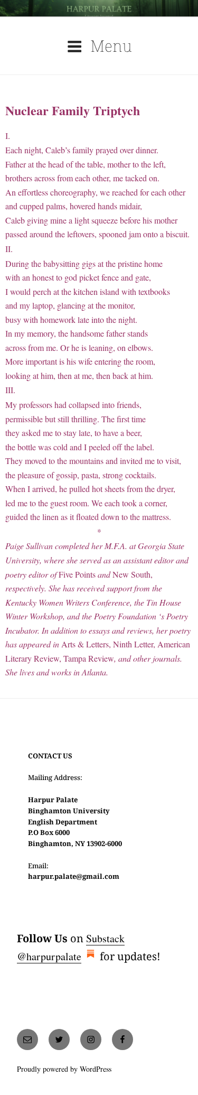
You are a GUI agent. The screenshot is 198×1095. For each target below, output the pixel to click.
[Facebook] (122, 1039)
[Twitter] (59, 1039)
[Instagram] (90, 1039)
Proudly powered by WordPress (64, 1069)
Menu (111, 46)
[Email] (27, 1039)
